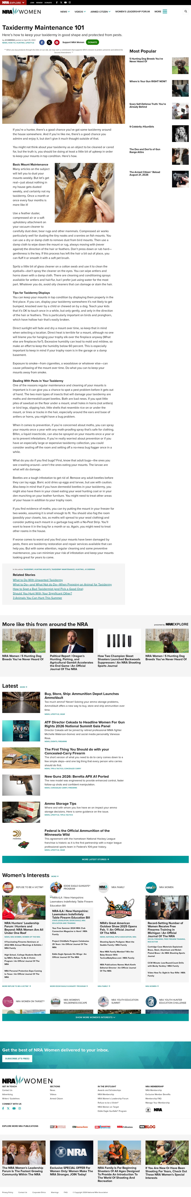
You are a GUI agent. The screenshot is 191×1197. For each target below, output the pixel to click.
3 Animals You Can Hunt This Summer (37, 598)
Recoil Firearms (155, 939)
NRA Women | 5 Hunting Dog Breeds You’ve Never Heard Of (22, 657)
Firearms (62, 741)
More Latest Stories (107, 859)
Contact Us (7, 1090)
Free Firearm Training (174, 939)
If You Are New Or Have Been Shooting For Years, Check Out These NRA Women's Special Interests (166, 1173)
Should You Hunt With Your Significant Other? (42, 593)
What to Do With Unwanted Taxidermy (38, 580)
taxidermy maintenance (63, 569)
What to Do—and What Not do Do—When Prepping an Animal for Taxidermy (62, 584)
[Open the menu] (165, 11)
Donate (48, 2)
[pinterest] (56, 41)
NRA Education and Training (68, 921)
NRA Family (118, 887)
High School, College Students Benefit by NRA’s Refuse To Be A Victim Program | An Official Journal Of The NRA (22, 959)
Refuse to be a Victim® (108, 1102)
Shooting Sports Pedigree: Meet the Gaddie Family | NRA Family (117, 943)
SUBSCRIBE (17, 1058)
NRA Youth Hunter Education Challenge (172, 1001)
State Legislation (60, 920)
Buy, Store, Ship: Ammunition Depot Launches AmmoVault (82, 695)
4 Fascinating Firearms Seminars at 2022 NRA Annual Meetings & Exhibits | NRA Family (23, 945)
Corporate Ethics (39, 1192)
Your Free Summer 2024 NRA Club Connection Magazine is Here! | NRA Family (69, 931)
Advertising (7, 1094)
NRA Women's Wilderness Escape (75, 1001)
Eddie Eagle (75, 920)
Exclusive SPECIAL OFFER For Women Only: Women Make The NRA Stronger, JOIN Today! (71, 1171)
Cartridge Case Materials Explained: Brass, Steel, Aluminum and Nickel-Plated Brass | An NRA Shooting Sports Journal (166, 951)
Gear (62, 714)
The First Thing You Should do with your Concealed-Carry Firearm (77, 751)
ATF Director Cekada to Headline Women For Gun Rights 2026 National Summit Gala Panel (85, 724)
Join (32, 2)
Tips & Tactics (57, 768)
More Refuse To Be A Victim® (15, 986)
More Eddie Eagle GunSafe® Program (68, 986)
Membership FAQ (153, 1098)
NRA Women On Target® (30, 1001)
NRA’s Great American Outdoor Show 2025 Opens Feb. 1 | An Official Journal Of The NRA (118, 928)
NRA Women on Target (108, 1106)
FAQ (65, 1192)
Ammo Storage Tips (60, 803)
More (22, 687)
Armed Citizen (99, 11)
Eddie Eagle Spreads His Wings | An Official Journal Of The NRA (69, 956)
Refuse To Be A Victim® (29, 887)
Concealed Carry (72, 768)
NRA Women (166, 887)
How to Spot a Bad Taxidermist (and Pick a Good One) (48, 589)
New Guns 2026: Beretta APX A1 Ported (77, 776)
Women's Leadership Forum (132, 11)
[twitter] (49, 41)
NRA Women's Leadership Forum (113, 1098)
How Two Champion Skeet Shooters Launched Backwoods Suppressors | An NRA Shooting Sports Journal (119, 661)
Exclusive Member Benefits (158, 1094)
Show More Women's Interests (112, 1017)
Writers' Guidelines (11, 1098)
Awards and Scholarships (109, 1090)
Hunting (20, 42)
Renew (39, 2)
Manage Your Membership (157, 1102)
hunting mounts (42, 569)
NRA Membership (106, 1094)
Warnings (55, 1192)
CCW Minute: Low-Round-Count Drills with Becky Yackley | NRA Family (166, 964)
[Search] (186, 11)
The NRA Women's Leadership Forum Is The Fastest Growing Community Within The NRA (22, 1171)
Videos (79, 11)
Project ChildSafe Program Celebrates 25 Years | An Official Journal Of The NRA (70, 944)
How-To (12, 42)
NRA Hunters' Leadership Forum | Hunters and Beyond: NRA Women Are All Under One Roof (23, 928)
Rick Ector (153, 941)
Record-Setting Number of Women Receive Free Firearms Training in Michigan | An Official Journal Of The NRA (165, 929)
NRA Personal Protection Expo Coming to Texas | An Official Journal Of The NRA (23, 974)
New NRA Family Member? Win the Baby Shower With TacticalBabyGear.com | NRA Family (117, 954)
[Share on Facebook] (41, 41)
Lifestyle (30, 42)
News (63, 11)
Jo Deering (90, 569)
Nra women (15, 937)
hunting (80, 569)
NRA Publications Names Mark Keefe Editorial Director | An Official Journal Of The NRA (118, 967)
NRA (134, 937)
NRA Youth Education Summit (124, 1001)
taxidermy (28, 569)
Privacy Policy (7, 1192)
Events (54, 741)
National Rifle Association (119, 937)
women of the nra (31, 937)
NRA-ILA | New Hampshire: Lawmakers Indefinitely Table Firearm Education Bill (71, 914)
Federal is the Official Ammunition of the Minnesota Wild (77, 832)
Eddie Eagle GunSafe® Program (77, 887)
